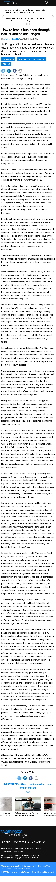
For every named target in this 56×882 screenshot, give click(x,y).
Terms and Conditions (12, 851)
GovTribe (19, 868)
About (5, 842)
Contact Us (21, 842)
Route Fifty (8, 868)
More (28, 868)
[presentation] (3, 809)
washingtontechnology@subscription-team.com (19, 858)
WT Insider (20, 848)
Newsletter (7, 848)
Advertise (39, 842)
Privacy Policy (35, 848)
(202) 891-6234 (26, 855)
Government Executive (11, 866)
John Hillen (11, 39)
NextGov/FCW (30, 866)
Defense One (44, 866)
